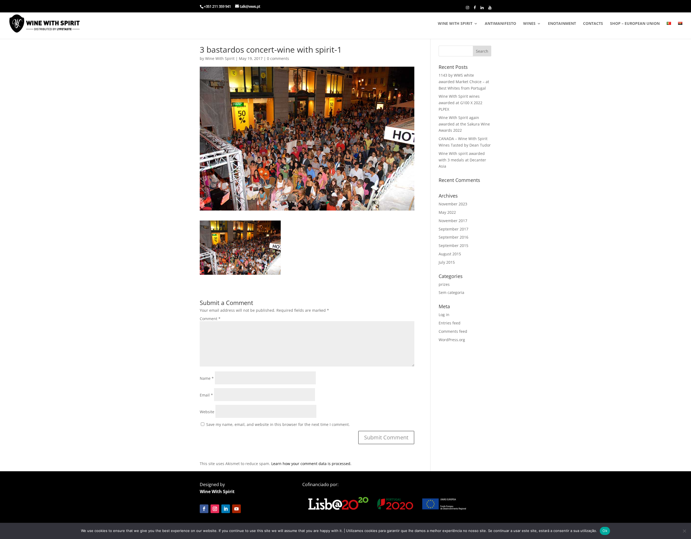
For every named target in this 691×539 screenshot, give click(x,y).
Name (207, 378)
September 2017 (453, 229)
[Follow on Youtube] (236, 508)
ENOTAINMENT (562, 24)
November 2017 (453, 220)
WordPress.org (452, 339)
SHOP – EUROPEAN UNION (635, 24)
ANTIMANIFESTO (500, 24)
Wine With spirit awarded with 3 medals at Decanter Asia (462, 160)
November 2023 (453, 203)
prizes (444, 284)
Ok (604, 530)
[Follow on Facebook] (204, 508)
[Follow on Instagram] (215, 508)
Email (206, 395)
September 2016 (453, 237)
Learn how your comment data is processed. (311, 463)
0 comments (278, 58)
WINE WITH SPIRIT (455, 24)
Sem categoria (451, 292)
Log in (444, 314)
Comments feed (453, 331)
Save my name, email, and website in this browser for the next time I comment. (278, 424)
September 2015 (453, 245)
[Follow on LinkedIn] (225, 508)
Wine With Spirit (220, 58)
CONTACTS (593, 24)
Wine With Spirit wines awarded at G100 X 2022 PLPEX (460, 103)
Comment (210, 318)
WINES (529, 24)
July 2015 (447, 262)
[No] (684, 531)
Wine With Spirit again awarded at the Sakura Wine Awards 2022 (464, 124)
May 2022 (447, 212)
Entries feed (449, 323)
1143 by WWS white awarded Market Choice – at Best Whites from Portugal (464, 82)
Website (207, 411)
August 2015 (450, 253)
